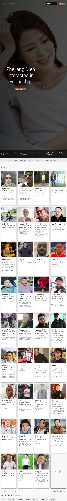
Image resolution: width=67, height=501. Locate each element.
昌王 (53, 401)
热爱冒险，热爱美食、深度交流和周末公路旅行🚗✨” (9, 371)
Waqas (21, 295)
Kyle (4, 189)
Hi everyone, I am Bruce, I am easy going (25, 406)
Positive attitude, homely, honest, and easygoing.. (58, 300)
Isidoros (38, 295)
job (36, 365)
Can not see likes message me (9, 300)
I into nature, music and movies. (58, 370)
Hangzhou (44, 499)
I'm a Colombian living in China (41, 335)
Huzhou (53, 499)
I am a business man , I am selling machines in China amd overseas (25, 409)
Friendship (39, 160)
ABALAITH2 (5, 335)
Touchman (55, 295)
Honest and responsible (40, 195)
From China (37, 443)
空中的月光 (56, 436)
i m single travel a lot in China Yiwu (41, 370)
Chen (37, 436)
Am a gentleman (55, 264)
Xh (52, 330)
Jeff (4, 224)
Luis (4, 259)
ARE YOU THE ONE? (23, 194)
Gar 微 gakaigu (56, 224)
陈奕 (37, 472)
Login (61, 4)
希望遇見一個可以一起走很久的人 (41, 477)
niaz (36, 224)
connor (5, 295)
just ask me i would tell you (8, 301)
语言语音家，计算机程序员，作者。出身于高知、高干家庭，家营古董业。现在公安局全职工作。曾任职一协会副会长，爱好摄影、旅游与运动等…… (57, 340)
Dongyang (11, 499)
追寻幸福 (21, 477)
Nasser (22, 224)
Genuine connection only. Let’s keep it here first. (9, 194)
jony (20, 365)
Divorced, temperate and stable (24, 479)
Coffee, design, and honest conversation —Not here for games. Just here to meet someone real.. (25, 339)
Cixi (3, 499)
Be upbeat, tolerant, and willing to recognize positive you (41, 410)
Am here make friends (7, 406)
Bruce (21, 401)
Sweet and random (23, 229)
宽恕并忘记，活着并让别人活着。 (41, 229)
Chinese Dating (13, 160)
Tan (20, 471)
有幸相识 (37, 406)
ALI (52, 189)
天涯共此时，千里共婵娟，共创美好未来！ (58, 335)
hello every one (22, 370)
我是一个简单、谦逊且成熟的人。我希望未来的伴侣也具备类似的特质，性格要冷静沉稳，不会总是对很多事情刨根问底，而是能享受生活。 (25, 304)
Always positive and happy (41, 300)
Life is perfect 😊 (39, 194)
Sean (21, 436)
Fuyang (28, 499)
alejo (53, 259)
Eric (20, 259)
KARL (21, 189)
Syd (3, 436)
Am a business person (56, 266)
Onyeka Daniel (7, 401)
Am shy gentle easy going (8, 408)
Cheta (37, 259)
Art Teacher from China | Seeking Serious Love (25, 441)
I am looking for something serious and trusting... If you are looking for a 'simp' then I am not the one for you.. (25, 197)
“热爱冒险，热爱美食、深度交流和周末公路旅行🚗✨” (58, 406)
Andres (38, 330)
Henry (53, 365)
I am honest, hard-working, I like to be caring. (41, 338)
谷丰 (37, 401)
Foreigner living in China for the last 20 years (9, 264)
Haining (35, 499)
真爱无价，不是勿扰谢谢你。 (58, 442)
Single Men (23, 160)
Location (47, 160)
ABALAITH (6, 330)
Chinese (31, 160)
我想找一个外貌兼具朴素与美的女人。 (25, 300)
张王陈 (5, 366)
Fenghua (19, 499)
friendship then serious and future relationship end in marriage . (8, 338)
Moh (37, 189)
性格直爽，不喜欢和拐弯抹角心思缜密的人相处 (57, 444)
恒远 (4, 472)
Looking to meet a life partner (58, 229)
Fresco (21, 330)
